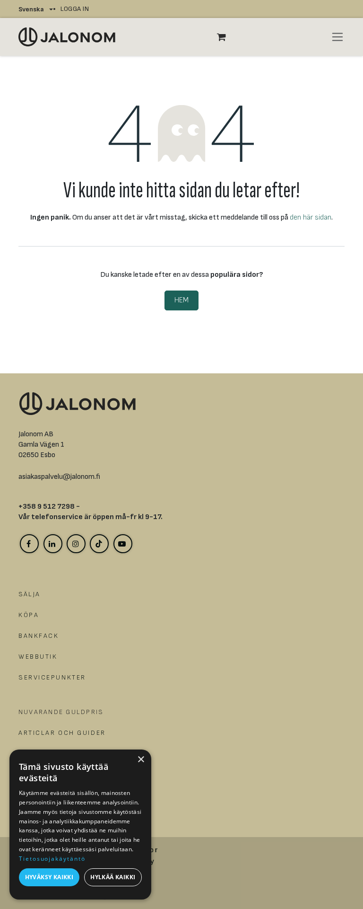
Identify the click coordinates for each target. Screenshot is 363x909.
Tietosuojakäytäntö (52, 859)
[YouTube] (122, 543)
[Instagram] (76, 543)
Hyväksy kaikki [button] (49, 877)
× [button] (140, 759)
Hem (181, 300)
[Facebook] (29, 543)
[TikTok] (99, 543)
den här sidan (310, 217)
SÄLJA (29, 594)
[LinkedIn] (52, 543)
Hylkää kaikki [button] (112, 877)
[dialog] (80, 825)
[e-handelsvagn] (226, 37)
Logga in (74, 9)
